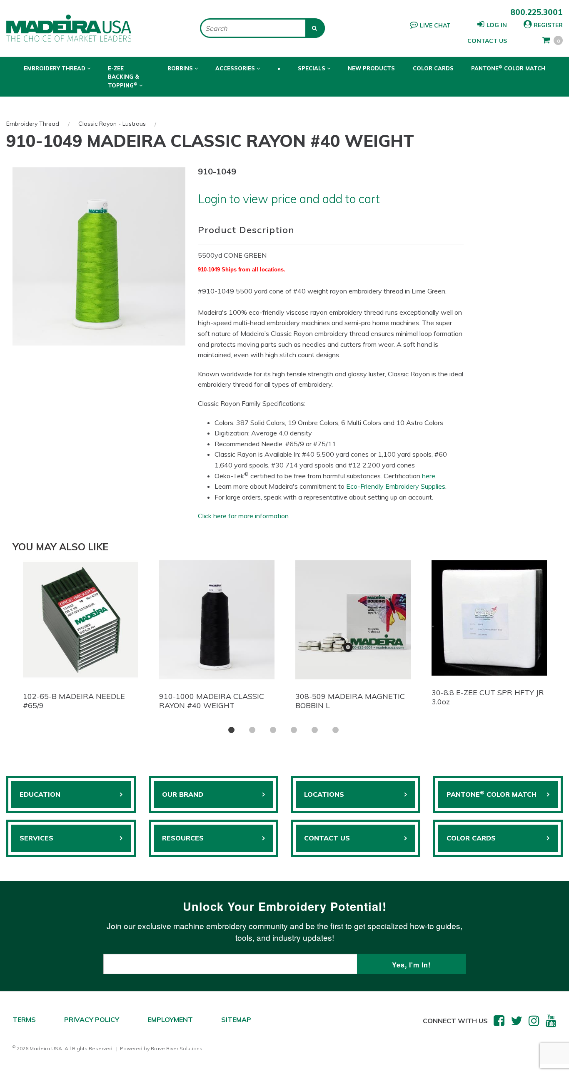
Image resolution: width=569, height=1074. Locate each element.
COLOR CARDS (471, 838)
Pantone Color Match (508, 68)
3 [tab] (273, 730)
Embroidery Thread (32, 124)
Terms (24, 1019)
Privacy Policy (91, 1019)
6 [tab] (335, 730)
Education (40, 794)
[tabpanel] (80, 637)
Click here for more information (243, 516)
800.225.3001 (536, 12)
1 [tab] (231, 730)
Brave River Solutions (176, 1048)
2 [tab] (252, 730)
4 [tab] (294, 730)
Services (36, 838)
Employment (170, 1019)
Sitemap (236, 1019)
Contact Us (487, 41)
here (428, 476)
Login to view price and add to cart (289, 198)
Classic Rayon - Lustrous (112, 124)
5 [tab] (315, 730)
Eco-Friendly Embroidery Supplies (395, 486)
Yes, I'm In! (411, 965)
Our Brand (182, 794)
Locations (324, 794)
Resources (183, 838)
